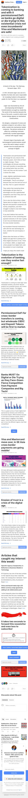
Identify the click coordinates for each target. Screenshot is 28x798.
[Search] (25, 719)
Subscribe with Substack (15, 779)
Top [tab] (3, 719)
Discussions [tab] (13, 719)
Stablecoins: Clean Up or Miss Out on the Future (9, 724)
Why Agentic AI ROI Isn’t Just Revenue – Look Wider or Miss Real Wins (10, 737)
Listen (24, 41)
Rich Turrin (7, 40)
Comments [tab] (5, 700)
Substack (6, 794)
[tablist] (8, 699)
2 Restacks (15, 683)
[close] (23, 746)
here (6, 582)
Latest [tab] (7, 719)
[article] (14, 727)
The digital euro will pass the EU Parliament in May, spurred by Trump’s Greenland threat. (9, 741)
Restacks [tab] (11, 700)
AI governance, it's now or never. (10, 727)
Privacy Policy (19, 785)
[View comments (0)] (8, 45)
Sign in (24, 2)
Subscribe (19, 2)
